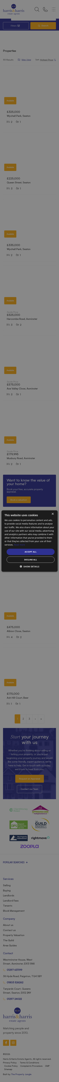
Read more (19, 544)
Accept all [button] (30, 551)
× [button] (52, 514)
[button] (29, 566)
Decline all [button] (30, 559)
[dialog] (30, 541)
